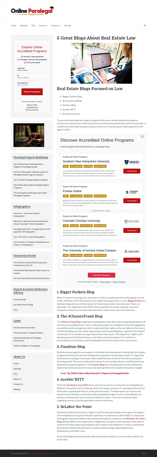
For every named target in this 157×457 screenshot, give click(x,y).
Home (13, 25)
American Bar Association (24, 327)
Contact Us (55, 25)
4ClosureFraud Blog (70, 321)
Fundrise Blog (97, 364)
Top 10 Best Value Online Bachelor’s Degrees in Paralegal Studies (98, 373)
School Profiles (19, 299)
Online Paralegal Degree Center (42, 453)
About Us (43, 25)
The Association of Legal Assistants (28, 332)
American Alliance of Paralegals (26, 345)
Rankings (24, 25)
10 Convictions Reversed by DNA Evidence (31, 278)
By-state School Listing (23, 304)
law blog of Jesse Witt (77, 385)
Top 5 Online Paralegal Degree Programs (30, 180)
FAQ (33, 25)
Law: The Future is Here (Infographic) (29, 237)
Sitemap (67, 25)
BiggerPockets (135, 300)
